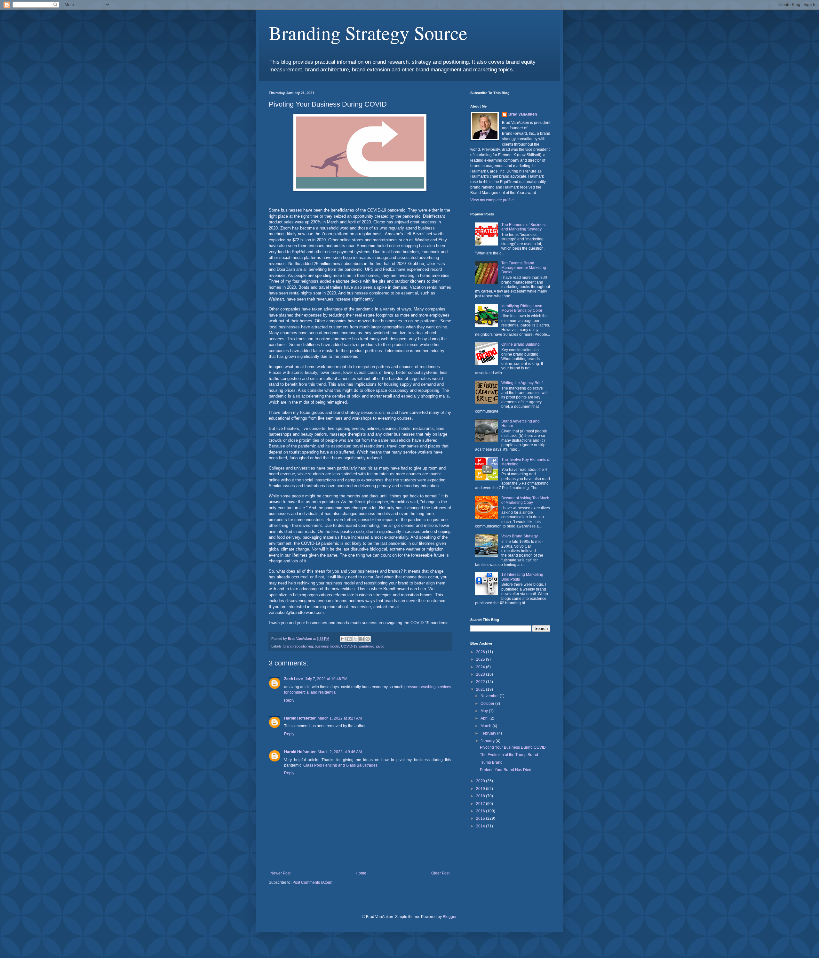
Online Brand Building (520, 344)
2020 (481, 781)
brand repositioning (298, 646)
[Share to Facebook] (361, 639)
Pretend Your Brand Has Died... (507, 770)
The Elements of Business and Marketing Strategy (523, 226)
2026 (481, 652)
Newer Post (280, 873)
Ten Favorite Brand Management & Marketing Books (523, 268)
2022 (481, 682)
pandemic (366, 646)
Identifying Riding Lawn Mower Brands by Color (521, 308)
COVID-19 (349, 646)
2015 (481, 818)
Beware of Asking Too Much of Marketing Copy (525, 500)
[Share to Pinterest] (367, 639)
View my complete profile (492, 200)
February (489, 733)
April (485, 718)
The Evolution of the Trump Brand (509, 755)
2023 (481, 674)
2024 (481, 667)
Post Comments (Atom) (312, 882)
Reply (289, 700)
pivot (380, 646)
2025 (481, 659)
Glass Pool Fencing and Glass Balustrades (340, 765)
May (485, 711)
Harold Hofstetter (300, 718)
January (488, 741)
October (488, 703)
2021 (481, 689)
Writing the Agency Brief (522, 383)
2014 (481, 826)
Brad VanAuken (522, 114)
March (486, 726)
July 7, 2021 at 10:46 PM (326, 679)
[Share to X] (355, 639)
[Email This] (343, 639)
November (490, 696)
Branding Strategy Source (368, 32)
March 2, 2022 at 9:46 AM (340, 752)
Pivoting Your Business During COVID (513, 747)
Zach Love (293, 679)
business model (327, 646)
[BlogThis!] (349, 639)
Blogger (449, 916)
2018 (481, 796)
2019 (481, 788)
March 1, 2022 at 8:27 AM (340, 718)
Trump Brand (491, 762)
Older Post (440, 873)
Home (361, 873)
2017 (481, 803)
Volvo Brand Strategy (519, 536)
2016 (481, 811)
